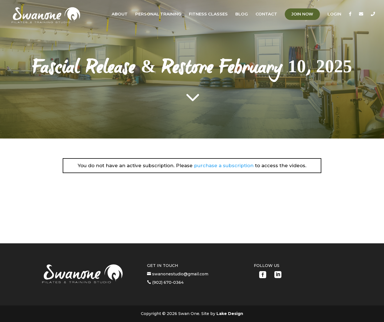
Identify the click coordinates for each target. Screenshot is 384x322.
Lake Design (229, 313)
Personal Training (158, 14)
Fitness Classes (208, 14)
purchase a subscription (224, 165)
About (120, 14)
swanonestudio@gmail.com (179, 273)
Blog (241, 14)
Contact (266, 14)
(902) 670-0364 (167, 282)
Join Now (302, 14)
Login (334, 14)
